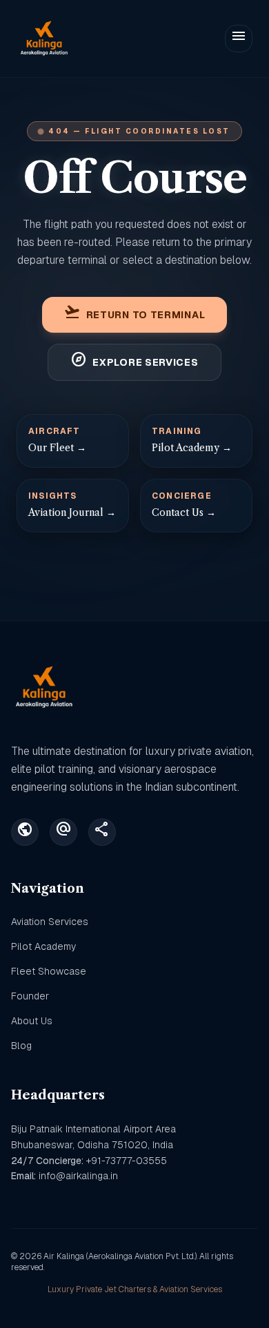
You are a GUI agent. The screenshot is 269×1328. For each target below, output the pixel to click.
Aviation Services (49, 921)
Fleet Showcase (48, 971)
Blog (21, 1045)
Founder (30, 996)
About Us (31, 1021)
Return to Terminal (135, 315)
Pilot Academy (43, 946)
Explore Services (134, 362)
